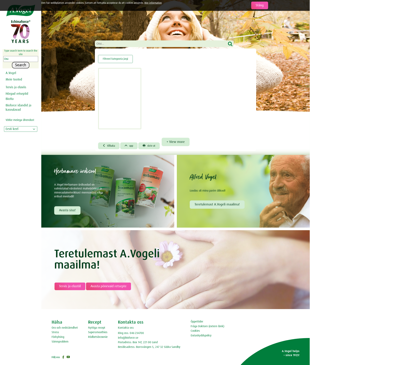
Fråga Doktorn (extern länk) (207, 326)
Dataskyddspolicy (201, 335)
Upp (129, 145)
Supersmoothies (97, 332)
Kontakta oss (126, 327)
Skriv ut (149, 145)
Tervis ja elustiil (70, 286)
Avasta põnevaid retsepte (108, 286)
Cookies (195, 330)
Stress (55, 332)
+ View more (175, 142)
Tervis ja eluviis (16, 87)
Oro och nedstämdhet (65, 327)
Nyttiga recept (96, 327)
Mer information (153, 3)
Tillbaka (109, 145)
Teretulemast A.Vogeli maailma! (217, 204)
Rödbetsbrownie (98, 337)
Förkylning (58, 337)
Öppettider (197, 321)
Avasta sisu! (67, 210)
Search (20, 65)
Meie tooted (14, 79)
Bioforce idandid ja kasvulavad (18, 107)
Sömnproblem (60, 341)
